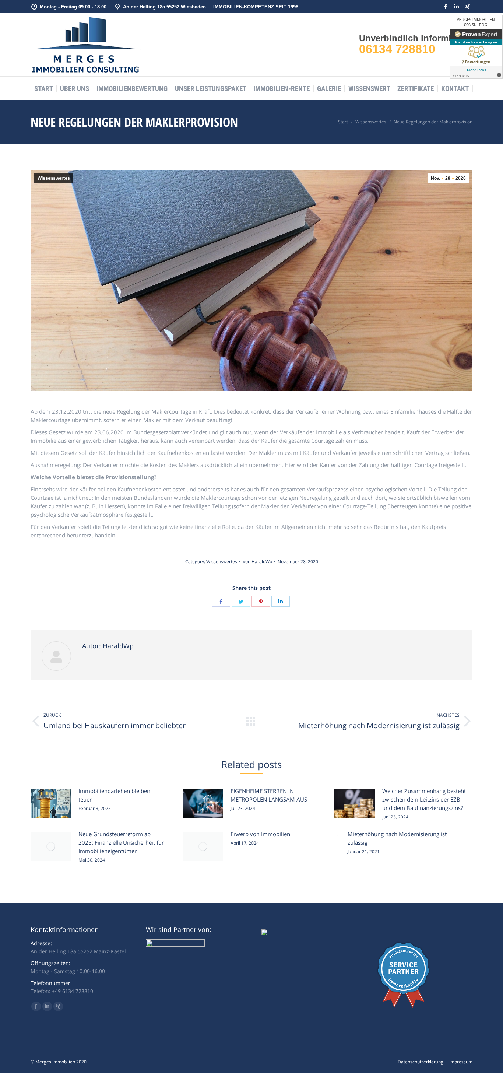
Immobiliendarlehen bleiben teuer (114, 795)
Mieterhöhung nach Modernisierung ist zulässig (397, 838)
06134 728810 (397, 49)
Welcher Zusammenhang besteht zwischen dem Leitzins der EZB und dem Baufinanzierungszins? (424, 799)
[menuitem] (43, 88)
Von (257, 561)
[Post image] (51, 803)
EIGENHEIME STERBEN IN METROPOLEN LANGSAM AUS (269, 795)
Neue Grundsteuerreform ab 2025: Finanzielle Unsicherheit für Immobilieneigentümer (121, 842)
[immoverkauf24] (403, 1005)
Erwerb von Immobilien (260, 834)
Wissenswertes (54, 178)
